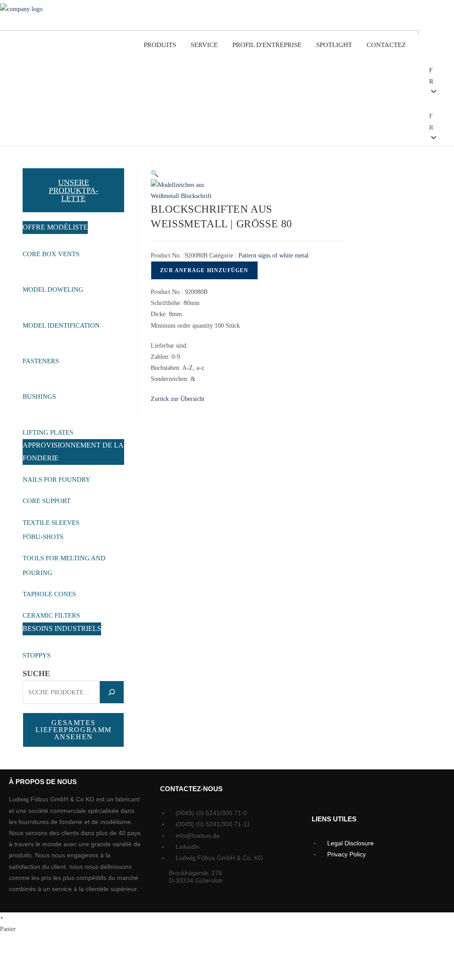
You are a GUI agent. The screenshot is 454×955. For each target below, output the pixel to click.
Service (204, 44)
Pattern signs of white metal (274, 255)
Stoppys (37, 655)
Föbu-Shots (43, 536)
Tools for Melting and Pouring (64, 565)
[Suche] (111, 692)
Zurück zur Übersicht (177, 399)
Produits (160, 44)
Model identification (62, 325)
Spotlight (334, 44)
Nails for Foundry (57, 479)
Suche (36, 673)
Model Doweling (54, 289)
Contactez (386, 44)
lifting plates (49, 432)
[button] (415, 99)
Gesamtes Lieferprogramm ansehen (73, 730)
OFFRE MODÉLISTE (55, 227)
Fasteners (42, 361)
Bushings (40, 396)
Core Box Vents (52, 254)
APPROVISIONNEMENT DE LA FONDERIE (73, 451)
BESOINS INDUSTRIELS (62, 628)
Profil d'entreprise (266, 44)
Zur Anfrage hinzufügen (204, 270)
